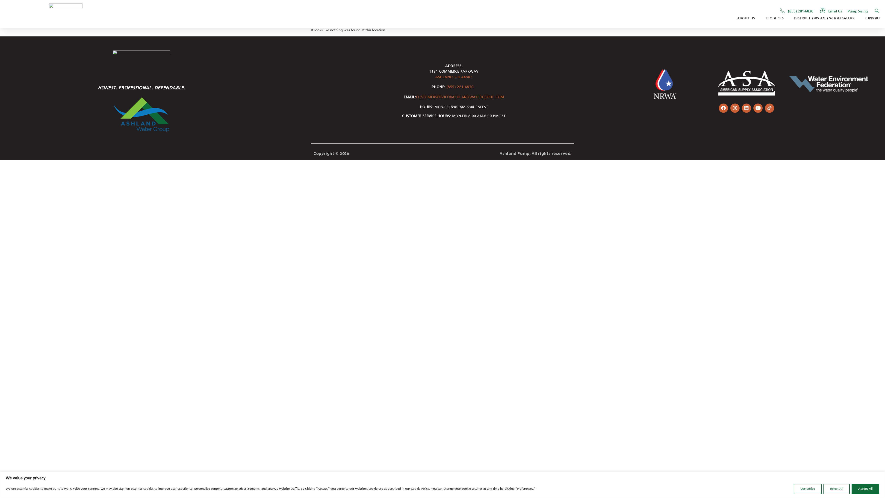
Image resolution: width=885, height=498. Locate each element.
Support (872, 18)
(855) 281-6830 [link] (461, 87)
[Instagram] (735, 108)
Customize (807, 488)
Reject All (836, 488)
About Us (746, 18)
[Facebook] (723, 108)
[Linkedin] (746, 108)
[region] (442, 484)
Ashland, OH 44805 (453, 77)
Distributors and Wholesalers (824, 18)
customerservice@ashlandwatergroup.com (460, 97)
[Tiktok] (769, 108)
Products (774, 18)
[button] (877, 11)
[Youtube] (758, 108)
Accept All (865, 488)
